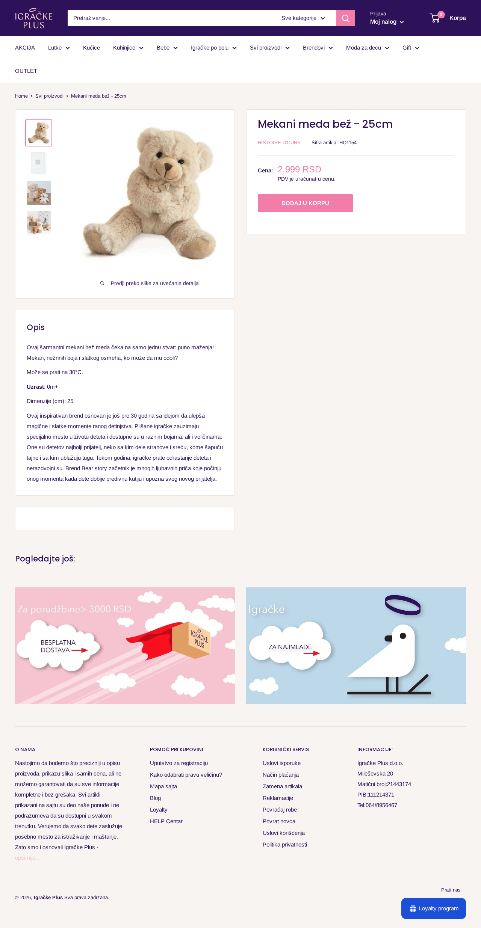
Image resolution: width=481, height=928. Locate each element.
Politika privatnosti (285, 844)
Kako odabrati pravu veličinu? (186, 774)
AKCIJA (25, 47)
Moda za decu (363, 47)
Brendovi (314, 47)
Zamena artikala (282, 786)
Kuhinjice (124, 47)
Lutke (55, 47)
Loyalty (159, 809)
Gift (406, 47)
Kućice (91, 47)
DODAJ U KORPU (305, 203)
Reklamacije (278, 798)
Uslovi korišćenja (284, 833)
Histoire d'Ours (279, 142)
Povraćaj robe (280, 809)
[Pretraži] (345, 18)
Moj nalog (384, 21)
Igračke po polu (209, 47)
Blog (155, 798)
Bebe (163, 47)
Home (21, 96)
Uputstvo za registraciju (179, 763)
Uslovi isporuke (282, 763)
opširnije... (27, 857)
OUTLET (26, 71)
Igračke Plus (48, 897)
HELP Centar (166, 821)
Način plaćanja (281, 774)
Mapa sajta (163, 786)
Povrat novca (279, 821)
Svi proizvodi (265, 47)
